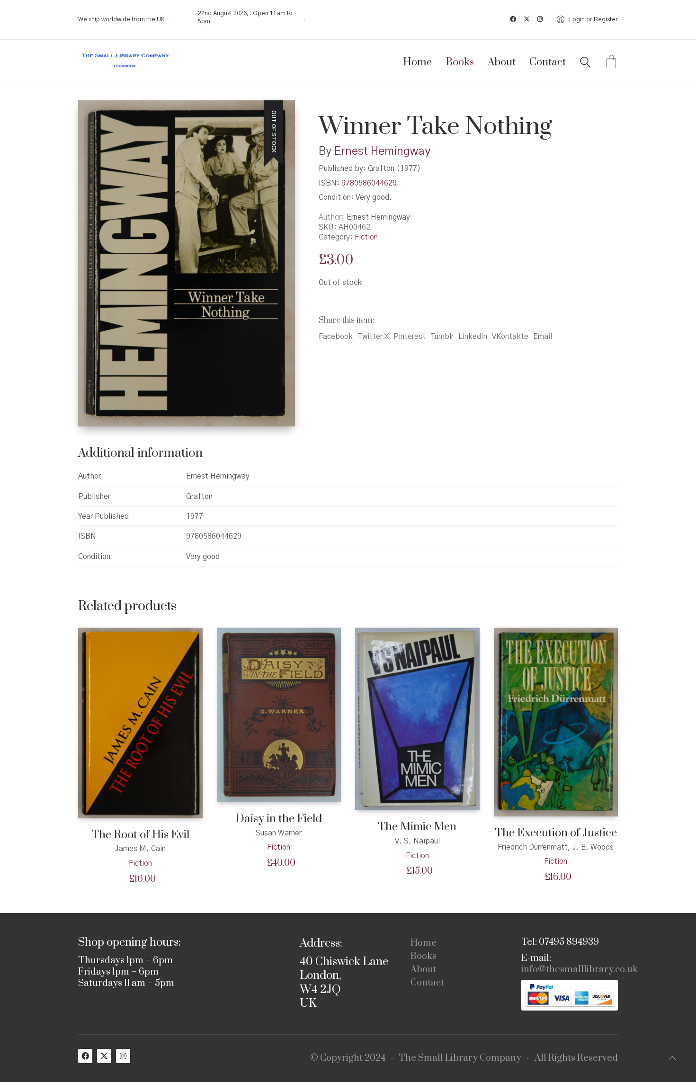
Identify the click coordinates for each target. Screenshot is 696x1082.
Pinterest (409, 336)
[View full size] (93, 115)
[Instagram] (123, 1056)
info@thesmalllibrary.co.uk (579, 970)
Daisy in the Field (278, 819)
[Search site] (585, 63)
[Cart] (611, 63)
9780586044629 (369, 183)
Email (542, 336)
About (423, 970)
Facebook (336, 336)
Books (423, 956)
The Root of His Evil (140, 835)
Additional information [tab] (140, 453)
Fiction (366, 237)
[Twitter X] (104, 1056)
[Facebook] (85, 1056)
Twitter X (373, 336)
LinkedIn (472, 336)
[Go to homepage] (125, 63)
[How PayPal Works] (569, 995)
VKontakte (510, 336)
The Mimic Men (417, 827)
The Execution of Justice (556, 833)
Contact (427, 983)
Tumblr (442, 336)
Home (423, 943)
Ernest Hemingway (382, 151)
